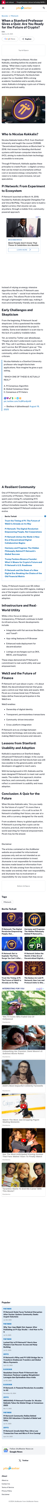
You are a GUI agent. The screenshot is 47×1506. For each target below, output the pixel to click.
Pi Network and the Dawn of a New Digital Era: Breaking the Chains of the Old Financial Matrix (23, 573)
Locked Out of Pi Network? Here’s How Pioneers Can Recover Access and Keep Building (20, 1344)
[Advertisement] (23, 1223)
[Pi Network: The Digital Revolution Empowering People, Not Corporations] (12, 919)
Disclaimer (5, 1494)
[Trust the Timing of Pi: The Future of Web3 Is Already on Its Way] (12, 968)
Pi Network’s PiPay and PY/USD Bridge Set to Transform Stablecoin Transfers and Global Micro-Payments (23, 1359)
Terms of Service (8, 1487)
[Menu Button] (3, 8)
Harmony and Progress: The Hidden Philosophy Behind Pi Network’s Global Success (22, 551)
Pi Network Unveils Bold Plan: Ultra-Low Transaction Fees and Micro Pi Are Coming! (22, 1432)
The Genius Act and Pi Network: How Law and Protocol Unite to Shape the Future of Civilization (34, 980)
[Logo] (23, 1468)
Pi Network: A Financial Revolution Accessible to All (23, 1389)
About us (5, 1480)
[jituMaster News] (23, 8)
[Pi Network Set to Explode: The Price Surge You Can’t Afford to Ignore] (12, 944)
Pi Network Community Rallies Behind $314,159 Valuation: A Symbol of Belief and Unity (22, 1418)
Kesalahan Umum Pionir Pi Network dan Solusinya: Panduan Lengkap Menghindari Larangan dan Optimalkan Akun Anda (21, 1375)
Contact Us (6, 1484)
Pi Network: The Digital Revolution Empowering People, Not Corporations (23, 530)
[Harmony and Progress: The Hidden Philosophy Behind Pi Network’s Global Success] (34, 919)
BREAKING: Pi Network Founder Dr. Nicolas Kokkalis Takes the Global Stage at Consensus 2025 (23, 1403)
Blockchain (7, 1369)
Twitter (25, 1460)
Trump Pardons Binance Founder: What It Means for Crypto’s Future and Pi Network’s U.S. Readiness (23, 562)
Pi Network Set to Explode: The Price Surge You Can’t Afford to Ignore (12, 955)
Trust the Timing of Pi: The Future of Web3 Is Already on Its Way (22, 522)
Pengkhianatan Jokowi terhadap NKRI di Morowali (27, 2)
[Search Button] (44, 8)
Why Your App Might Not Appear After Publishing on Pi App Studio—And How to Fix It (23, 1329)
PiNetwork (7, 902)
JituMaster (18, 1501)
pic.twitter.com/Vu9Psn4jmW (17, 401)
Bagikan (28, 39)
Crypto (6, 1354)
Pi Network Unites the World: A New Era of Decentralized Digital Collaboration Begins (22, 540)
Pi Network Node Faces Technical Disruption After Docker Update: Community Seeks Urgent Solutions (22, 1314)
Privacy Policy (7, 1491)
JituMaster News (32, 1501)
